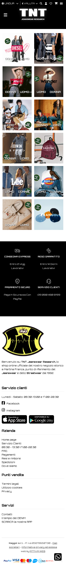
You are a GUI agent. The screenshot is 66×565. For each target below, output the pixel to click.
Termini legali (10, 484)
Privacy (7, 491)
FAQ (4, 451)
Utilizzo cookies (12, 487)
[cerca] (39, 3)
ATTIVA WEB (37, 551)
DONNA (10, 58)
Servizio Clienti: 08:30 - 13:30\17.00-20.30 (19, 445)
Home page (9, 439)
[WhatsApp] (58, 559)
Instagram (13, 410)
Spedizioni (8, 462)
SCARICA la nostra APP (17, 522)
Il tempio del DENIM (14, 518)
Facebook (13, 403)
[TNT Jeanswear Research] (33, 19)
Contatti (7, 514)
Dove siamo (9, 466)
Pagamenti (8, 454)
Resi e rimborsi (11, 458)
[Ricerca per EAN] (60, 3)
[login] (44, 3)
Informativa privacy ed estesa (39, 547)
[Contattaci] (49, 3)
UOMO (24, 58)
